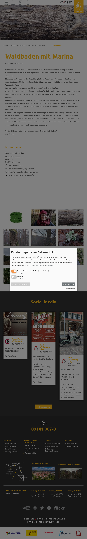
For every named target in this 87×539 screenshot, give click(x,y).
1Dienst (20, 273)
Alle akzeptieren (68, 284)
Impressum (49, 265)
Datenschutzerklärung (37, 265)
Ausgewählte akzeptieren (20, 284)
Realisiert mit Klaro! (70, 288)
